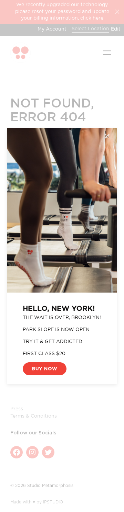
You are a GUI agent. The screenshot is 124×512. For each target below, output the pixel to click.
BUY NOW (44, 369)
